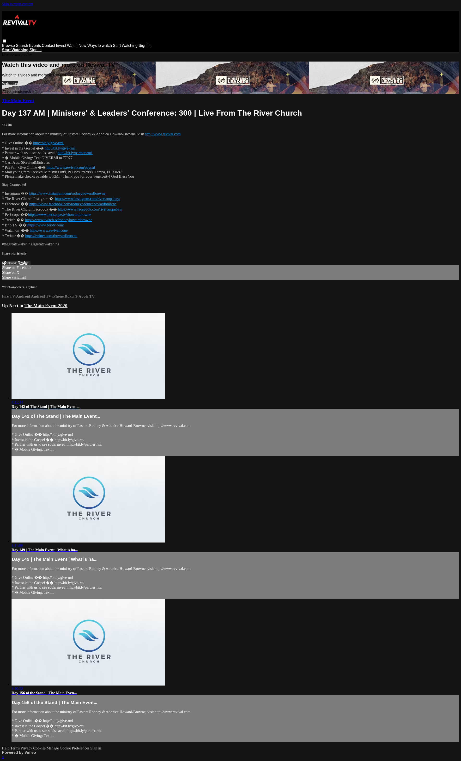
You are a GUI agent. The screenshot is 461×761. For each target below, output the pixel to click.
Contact (48, 46)
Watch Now (76, 46)
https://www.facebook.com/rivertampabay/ (90, 209)
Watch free (10, 83)
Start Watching (126, 46)
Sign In (36, 50)
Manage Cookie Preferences (68, 748)
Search (22, 46)
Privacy (27, 748)
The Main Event (18, 100)
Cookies (40, 748)
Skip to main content (17, 4)
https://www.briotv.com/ (45, 225)
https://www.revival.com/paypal (71, 167)
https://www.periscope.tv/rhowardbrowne (59, 214)
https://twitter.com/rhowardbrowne (51, 236)
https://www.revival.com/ (49, 230)
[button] (4, 41)
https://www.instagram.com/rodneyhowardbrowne (67, 193)
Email (26, 263)
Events (35, 46)
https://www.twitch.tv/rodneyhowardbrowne (58, 220)
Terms (15, 748)
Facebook (10, 263)
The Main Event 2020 (45, 305)
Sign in (145, 46)
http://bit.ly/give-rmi (48, 143)
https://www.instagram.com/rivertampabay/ (87, 199)
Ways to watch (99, 46)
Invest (61, 46)
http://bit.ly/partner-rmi (75, 153)
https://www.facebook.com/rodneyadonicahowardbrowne (72, 204)
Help (6, 748)
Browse (9, 46)
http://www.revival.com (163, 134)
